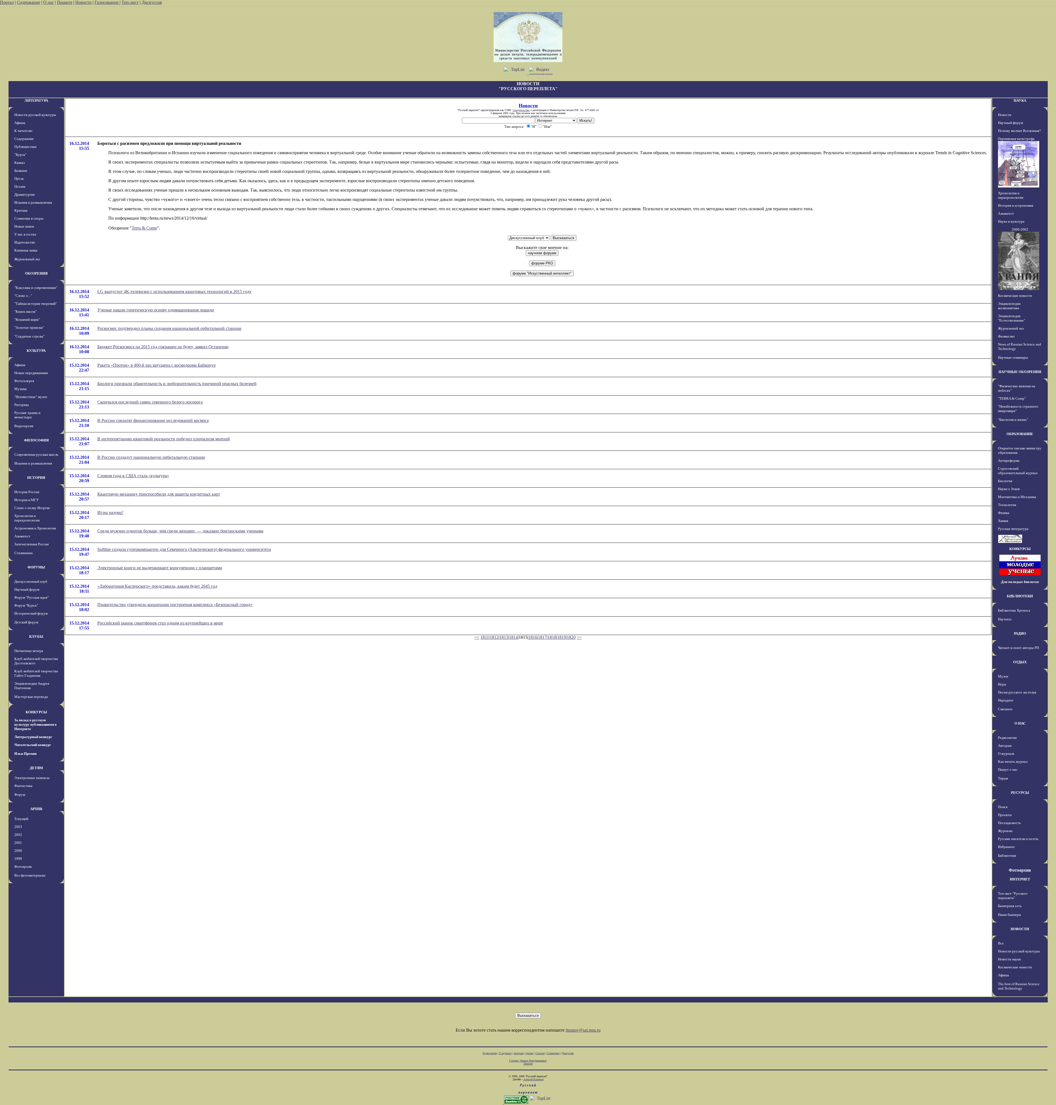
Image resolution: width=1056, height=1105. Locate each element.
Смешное (1005, 709)
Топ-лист (130, 2)
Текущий (21, 819)
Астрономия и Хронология (35, 528)
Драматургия (24, 194)
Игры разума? (110, 512)
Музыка (20, 389)
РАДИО (1020, 633)
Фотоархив (23, 866)
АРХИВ (36, 809)
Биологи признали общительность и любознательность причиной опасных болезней (177, 383)
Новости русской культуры (35, 115)
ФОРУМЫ (36, 567)
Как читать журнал (1012, 761)
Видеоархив (23, 426)
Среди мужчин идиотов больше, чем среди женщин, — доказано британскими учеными (180, 531)
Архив (529, 1053)
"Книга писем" (25, 312)
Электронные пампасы (32, 778)
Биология (1005, 481)
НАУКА (1020, 100)
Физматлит (1006, 336)
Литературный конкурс (33, 737)
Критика (21, 210)
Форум (19, 794)
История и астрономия (1015, 205)
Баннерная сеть (1010, 906)
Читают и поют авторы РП (1018, 648)
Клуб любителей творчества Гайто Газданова (36, 673)
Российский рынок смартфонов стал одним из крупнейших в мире (160, 623)
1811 (484, 637)
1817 (542, 637)
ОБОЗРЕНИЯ (36, 273)
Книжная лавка (25, 250)
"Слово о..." (23, 296)
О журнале (1006, 754)
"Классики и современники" (35, 288)
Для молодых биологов (1020, 582)
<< (476, 637)
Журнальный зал (27, 259)
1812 (494, 637)
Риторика (21, 405)
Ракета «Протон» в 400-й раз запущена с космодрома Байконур (156, 365)
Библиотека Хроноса (1014, 610)
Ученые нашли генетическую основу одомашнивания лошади (155, 310)
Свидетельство (521, 110)
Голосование (107, 2)
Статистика (553, 1053)
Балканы (20, 170)
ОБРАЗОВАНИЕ (1020, 434)
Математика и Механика (1017, 497)
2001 (18, 843)
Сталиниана (23, 553)
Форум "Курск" (26, 605)
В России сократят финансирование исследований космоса (153, 420)
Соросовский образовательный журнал (1017, 470)
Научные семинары (1013, 357)
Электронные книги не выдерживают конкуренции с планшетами (159, 567)
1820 (571, 637)
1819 (561, 637)
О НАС (1019, 723)
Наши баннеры (1009, 915)
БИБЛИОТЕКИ (1020, 596)
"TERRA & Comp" (1012, 398)
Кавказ (19, 163)
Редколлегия (1007, 738)
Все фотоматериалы (29, 875)
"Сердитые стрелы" (29, 336)
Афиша (19, 123)
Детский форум (26, 622)
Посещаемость (1009, 823)
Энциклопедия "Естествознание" (1011, 318)
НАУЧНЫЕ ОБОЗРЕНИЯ (1020, 372)
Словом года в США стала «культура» (133, 475)
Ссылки (539, 1053)
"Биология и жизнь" (1013, 420)
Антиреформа (1008, 460)
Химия (1003, 521)
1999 (18, 859)
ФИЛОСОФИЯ (36, 440)
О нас (48, 2)
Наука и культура (1011, 221)
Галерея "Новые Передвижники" (528, 1060)
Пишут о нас (1008, 769)
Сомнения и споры (28, 218)
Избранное (1006, 847)
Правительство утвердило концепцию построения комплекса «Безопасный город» (174, 604)
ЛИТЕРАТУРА (36, 100)
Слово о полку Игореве (32, 508)
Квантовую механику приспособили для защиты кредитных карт (158, 494)
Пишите (64, 2)
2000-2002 (1020, 229)
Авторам (1004, 746)
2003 (18, 827)
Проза (19, 178)
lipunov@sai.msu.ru (583, 1030)
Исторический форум (31, 613)
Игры (1002, 684)
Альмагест (22, 536)
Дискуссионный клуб (30, 581)
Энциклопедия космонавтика (1009, 306)
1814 (513, 637)
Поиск (1003, 807)
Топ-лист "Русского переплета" (1013, 895)
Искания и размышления (33, 202)
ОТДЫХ (1020, 662)
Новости (83, 2)
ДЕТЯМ (36, 768)
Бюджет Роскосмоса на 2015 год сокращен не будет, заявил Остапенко (163, 346)
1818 (552, 637)
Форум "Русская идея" (31, 597)
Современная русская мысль (36, 454)
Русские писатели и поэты (1018, 839)
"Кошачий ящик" (27, 319)
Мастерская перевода (31, 697)
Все (1001, 943)
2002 (18, 835)
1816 (532, 637)
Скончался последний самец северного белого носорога (150, 402)
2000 (18, 851)
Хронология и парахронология (27, 518)
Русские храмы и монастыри (27, 415)
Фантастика (23, 786)
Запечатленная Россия (31, 544)
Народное (1005, 700)
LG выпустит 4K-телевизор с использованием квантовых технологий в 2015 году (174, 291)
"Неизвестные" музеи (30, 397)
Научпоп (1004, 619)
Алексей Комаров (533, 1079)
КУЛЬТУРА (36, 351)
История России (26, 492)
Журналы (1005, 831)
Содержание (28, 2)
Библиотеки (1007, 855)
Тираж (1003, 778)
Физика (1003, 513)
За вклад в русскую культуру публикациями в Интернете (35, 724)
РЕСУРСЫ (1020, 793)
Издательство (24, 242)
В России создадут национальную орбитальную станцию (151, 457)
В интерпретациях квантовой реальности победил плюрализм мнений (163, 439)
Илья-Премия (25, 754)
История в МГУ (26, 500)
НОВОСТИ (1020, 929)
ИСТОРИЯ (36, 478)
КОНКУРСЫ (36, 712)
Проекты (1005, 815)
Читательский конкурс (32, 745)
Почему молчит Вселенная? (1019, 131)
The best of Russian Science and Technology (1019, 986)
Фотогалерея (24, 381)
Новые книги (24, 226)
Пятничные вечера (28, 651)
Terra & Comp (144, 228)
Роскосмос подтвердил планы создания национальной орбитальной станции (169, 328)
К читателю (23, 131)
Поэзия (19, 186)
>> (579, 637)
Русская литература (1013, 529)
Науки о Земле (1009, 489)
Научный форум (26, 589)
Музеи (1003, 676)
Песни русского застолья (1017, 692)
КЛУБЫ (36, 636)
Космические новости (1015, 296)
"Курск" (20, 155)
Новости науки (1009, 959)
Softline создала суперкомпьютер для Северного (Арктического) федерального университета (184, 549)
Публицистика (25, 147)
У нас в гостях (25, 234)
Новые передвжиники (31, 373)
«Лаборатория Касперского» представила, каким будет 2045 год (157, 586)
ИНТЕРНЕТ (1020, 879)
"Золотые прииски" (29, 327)
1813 (503, 637)
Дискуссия (152, 2)
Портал (7, 2)
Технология (1007, 505)
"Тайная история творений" (35, 304)
